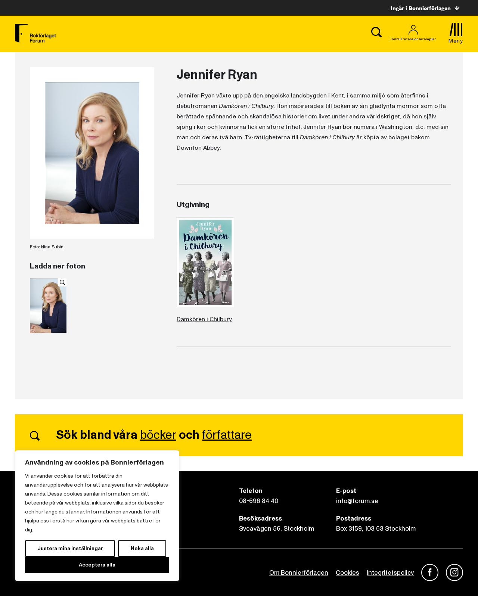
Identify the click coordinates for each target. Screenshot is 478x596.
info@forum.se (357, 501)
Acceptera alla (97, 564)
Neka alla (142, 548)
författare (227, 435)
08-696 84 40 (258, 501)
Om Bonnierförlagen (298, 572)
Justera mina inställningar (70, 548)
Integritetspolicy (390, 572)
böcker (158, 435)
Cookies (347, 572)
